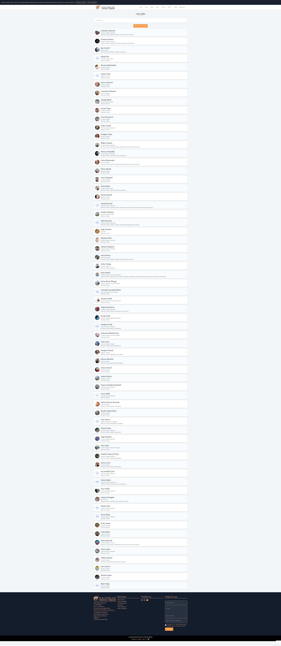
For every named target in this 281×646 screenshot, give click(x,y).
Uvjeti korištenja (121, 607)
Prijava (175, 7)
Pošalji (169, 629)
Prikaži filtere (140, 26)
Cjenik (146, 7)
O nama (163, 7)
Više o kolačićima (92, 2)
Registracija (182, 7)
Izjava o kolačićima (122, 608)
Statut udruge (120, 600)
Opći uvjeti (120, 605)
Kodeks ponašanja (122, 601)
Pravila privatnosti (122, 603)
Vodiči (140, 7)
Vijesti (152, 7)
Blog (157, 7)
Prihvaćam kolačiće (81, 2)
